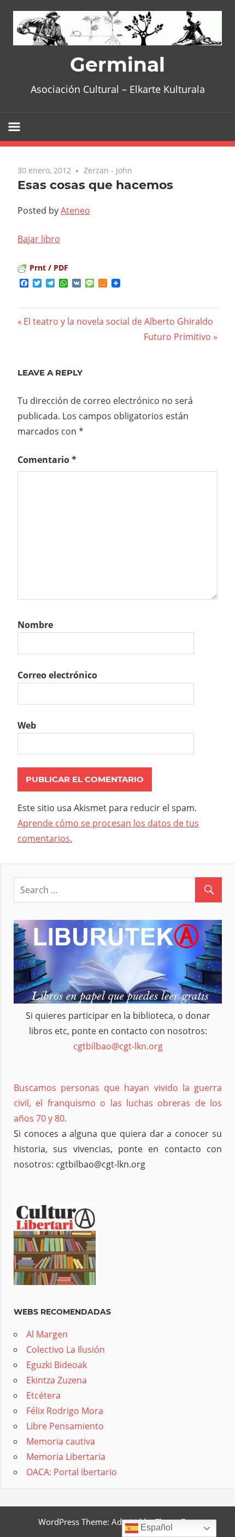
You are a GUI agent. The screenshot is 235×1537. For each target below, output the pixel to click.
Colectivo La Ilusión (65, 1350)
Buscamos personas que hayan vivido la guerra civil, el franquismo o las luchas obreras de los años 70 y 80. (118, 1103)
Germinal (117, 64)
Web (26, 725)
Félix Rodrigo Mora (64, 1411)
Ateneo (75, 210)
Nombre (35, 625)
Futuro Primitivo (177, 337)
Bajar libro (38, 239)
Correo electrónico (57, 675)
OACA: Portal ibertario (71, 1472)
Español (155, 1527)
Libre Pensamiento (65, 1426)
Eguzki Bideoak (56, 1365)
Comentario (47, 460)
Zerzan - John (108, 170)
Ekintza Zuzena (56, 1380)
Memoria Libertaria (65, 1457)
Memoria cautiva (60, 1441)
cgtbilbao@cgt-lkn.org (118, 1046)
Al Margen (47, 1334)
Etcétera (43, 1395)
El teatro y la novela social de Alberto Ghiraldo (118, 321)
